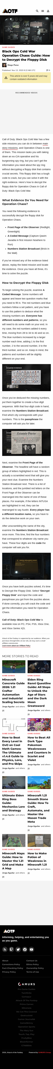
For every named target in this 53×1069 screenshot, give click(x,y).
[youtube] (31, 949)
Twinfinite (27, 993)
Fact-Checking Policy (12, 968)
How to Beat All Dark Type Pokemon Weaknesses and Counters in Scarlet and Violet (39, 749)
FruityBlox (26, 1038)
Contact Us (31, 960)
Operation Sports (26, 1027)
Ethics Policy (32, 964)
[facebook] (25, 949)
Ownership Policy (35, 968)
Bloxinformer (26, 1042)
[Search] (37, 11)
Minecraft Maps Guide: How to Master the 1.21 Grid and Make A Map (13, 861)
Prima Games (26, 1004)
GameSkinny (26, 1023)
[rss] (5, 949)
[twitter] (18, 949)
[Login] (48, 11)
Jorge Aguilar (8, 706)
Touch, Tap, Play (26, 1034)
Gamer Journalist (26, 1019)
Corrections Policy (11, 964)
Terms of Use (32, 972)
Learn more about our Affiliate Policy (16, 646)
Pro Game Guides (26, 989)
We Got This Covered (26, 1012)
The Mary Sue (26, 1030)
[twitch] (11, 949)
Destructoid (26, 1015)
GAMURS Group (44, 1052)
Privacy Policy (9, 972)
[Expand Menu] (42, 11)
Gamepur (26, 997)
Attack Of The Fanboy (26, 1000)
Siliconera (26, 1008)
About (5, 960)
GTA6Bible (26, 1045)
